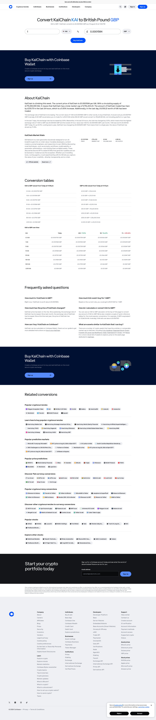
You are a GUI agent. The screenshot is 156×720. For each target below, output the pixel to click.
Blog (38, 623)
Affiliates (40, 620)
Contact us (125, 618)
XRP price (124, 653)
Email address (86, 569)
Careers (40, 618)
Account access (126, 632)
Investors (40, 632)
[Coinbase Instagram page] (21, 702)
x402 (95, 632)
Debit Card (69, 629)
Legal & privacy (42, 638)
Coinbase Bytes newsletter (47, 667)
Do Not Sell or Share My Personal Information (49, 648)
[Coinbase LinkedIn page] (15, 702)
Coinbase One (70, 620)
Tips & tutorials (42, 673)
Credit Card (69, 626)
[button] (37, 7)
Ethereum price (126, 648)
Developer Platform (100, 615)
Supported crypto (127, 635)
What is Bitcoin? (43, 681)
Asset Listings (70, 639)
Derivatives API (98, 670)
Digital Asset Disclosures (46, 652)
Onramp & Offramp (100, 629)
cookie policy (118, 705)
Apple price (125, 663)
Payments (68, 645)
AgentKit (96, 652)
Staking (68, 657)
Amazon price (126, 669)
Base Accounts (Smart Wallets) (104, 626)
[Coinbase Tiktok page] (26, 702)
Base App (68, 618)
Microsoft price (126, 666)
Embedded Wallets (100, 623)
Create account (126, 620)
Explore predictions (72, 632)
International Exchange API (103, 664)
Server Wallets (98, 620)
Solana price (125, 650)
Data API (96, 644)
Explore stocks (42, 661)
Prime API (96, 667)
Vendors (40, 635)
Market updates (42, 679)
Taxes (39, 696)
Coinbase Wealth (71, 623)
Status (123, 638)
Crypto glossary (42, 676)
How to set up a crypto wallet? (48, 690)
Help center (125, 615)
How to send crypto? (44, 693)
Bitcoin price (125, 645)
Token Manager (70, 648)
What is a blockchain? (45, 687)
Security (40, 629)
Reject (119, 713)
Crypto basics (42, 670)
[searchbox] (126, 31)
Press (39, 626)
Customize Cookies (143, 707)
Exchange (68, 660)
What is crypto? (42, 684)
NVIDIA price (125, 660)
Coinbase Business (72, 642)
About (39, 615)
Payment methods (127, 629)
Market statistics (43, 664)
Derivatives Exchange (73, 666)
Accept (139, 713)
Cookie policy (42, 641)
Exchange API (98, 661)
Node (95, 649)
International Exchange (73, 663)
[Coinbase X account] (9, 702)
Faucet (95, 658)
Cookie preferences (44, 644)
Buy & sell (68, 615)
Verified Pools (70, 669)
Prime (67, 654)
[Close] (151, 705)
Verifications (97, 646)
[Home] (11, 7)
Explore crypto (42, 658)
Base (95, 618)
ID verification (126, 623)
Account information (128, 626)
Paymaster (97, 638)
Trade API (96, 635)
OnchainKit (97, 641)
